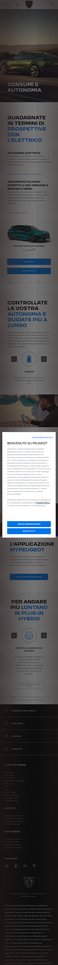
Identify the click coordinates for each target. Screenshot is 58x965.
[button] (42, 437)
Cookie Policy (43, 503)
